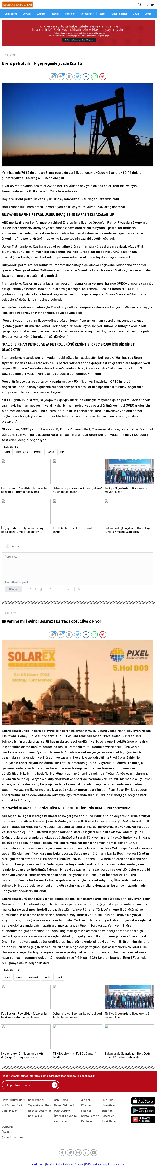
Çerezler (79, 1164)
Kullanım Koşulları (102, 1164)
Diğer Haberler (119, 13)
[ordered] (51, 589)
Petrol (37, 451)
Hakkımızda (38, 1164)
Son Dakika (35, 1116)
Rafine (50, 451)
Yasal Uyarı (119, 1164)
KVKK (88, 1164)
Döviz (136, 13)
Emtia (148, 13)
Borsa (102, 13)
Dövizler (27, 13)
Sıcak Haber (109, 1121)
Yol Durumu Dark (12, 1105)
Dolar (7, 451)
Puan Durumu (62, 1110)
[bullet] (57, 589)
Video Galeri (109, 1105)
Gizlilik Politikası (64, 1164)
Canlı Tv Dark (36, 1100)
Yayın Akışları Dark (39, 1105)
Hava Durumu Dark (13, 1100)
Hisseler (55, 13)
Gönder (13, 589)
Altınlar (41, 13)
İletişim (50, 1164)
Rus (62, 451)
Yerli (59, 977)
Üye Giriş (7, 1126)
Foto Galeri (108, 1100)
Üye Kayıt (8, 1132)
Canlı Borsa (11, 13)
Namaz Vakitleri (64, 1105)
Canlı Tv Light (10, 1110)
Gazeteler (108, 1116)
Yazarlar (107, 1110)
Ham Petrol (22, 451)
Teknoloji (33, 977)
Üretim (47, 977)
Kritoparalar (87, 13)
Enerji (19, 977)
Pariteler (70, 13)
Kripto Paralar (90, 1116)
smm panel (60, 1121)
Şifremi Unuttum (12, 1137)
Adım (7, 977)
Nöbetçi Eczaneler (39, 1110)
